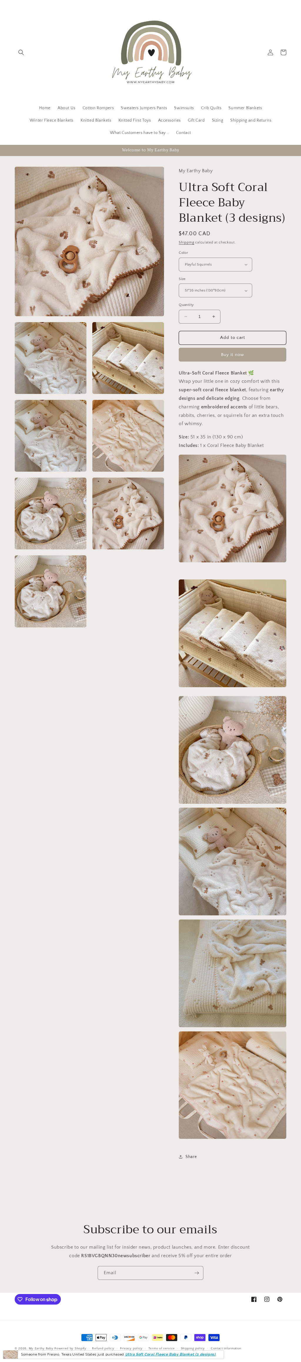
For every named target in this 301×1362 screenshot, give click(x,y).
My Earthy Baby (41, 1348)
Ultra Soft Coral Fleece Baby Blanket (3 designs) (170, 1354)
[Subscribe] (196, 1273)
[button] (21, 52)
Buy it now (232, 354)
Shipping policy (193, 1348)
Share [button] (191, 1156)
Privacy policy (131, 1348)
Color (183, 253)
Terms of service (161, 1348)
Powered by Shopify (70, 1348)
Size (182, 279)
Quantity (186, 305)
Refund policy (103, 1348)
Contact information (226, 1348)
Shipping (186, 242)
